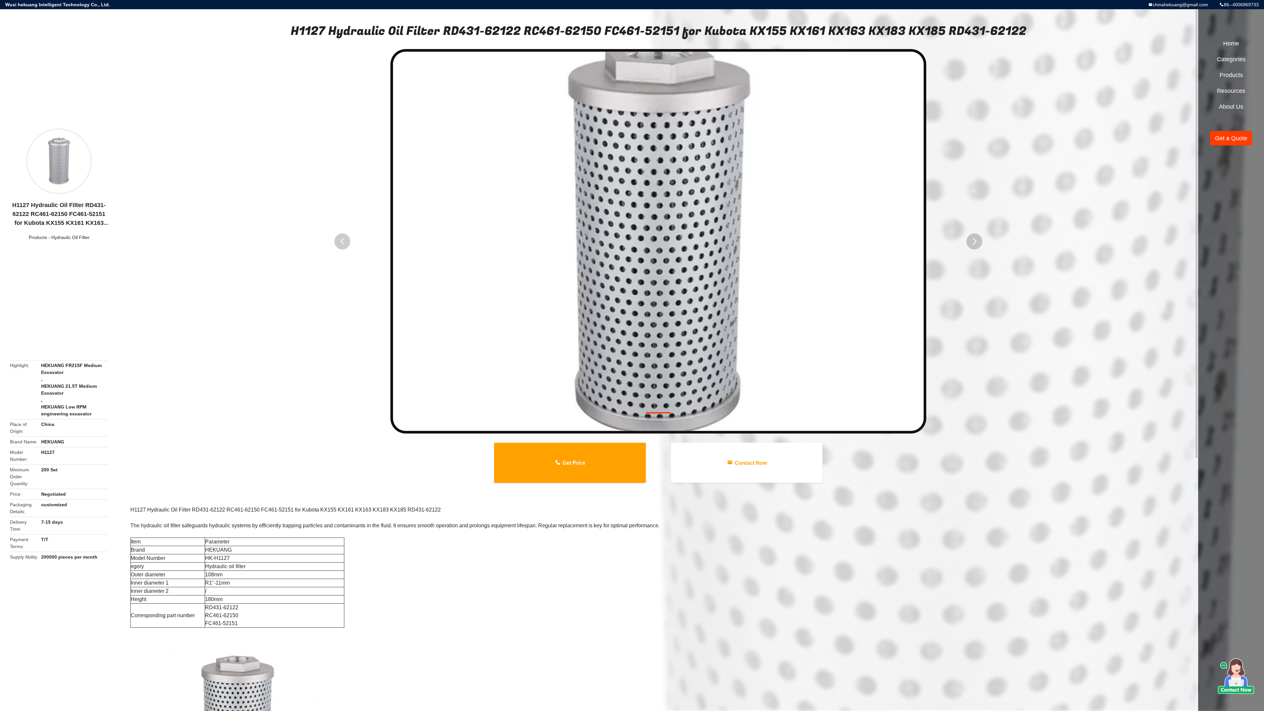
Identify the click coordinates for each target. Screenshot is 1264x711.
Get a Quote (1231, 138)
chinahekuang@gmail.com (1180, 4)
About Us (1231, 106)
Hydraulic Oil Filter (70, 237)
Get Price (574, 463)
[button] (342, 241)
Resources (1231, 91)
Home (1231, 43)
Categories (1231, 59)
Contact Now (751, 463)
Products (38, 237)
